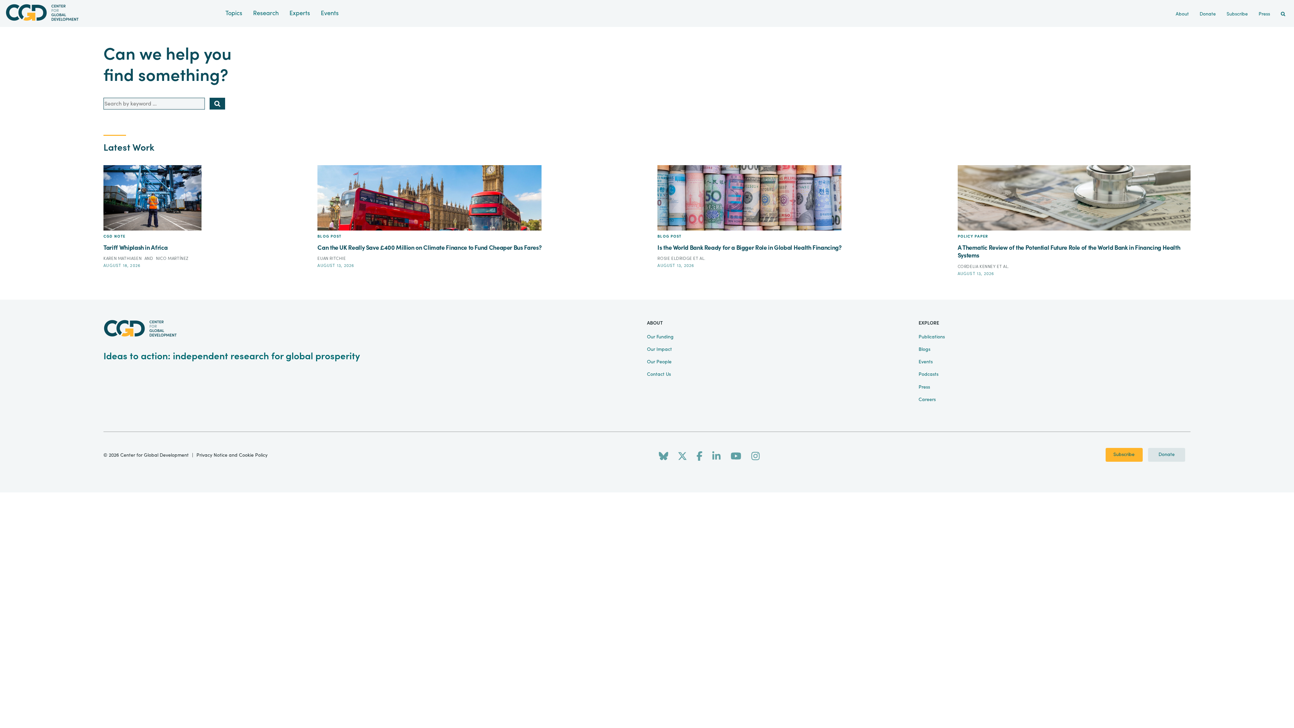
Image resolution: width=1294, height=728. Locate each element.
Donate (1167, 454)
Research (266, 13)
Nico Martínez (172, 258)
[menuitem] (1283, 14)
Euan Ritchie (331, 258)
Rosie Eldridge (675, 258)
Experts (299, 13)
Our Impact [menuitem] (659, 349)
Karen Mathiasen (123, 258)
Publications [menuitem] (932, 337)
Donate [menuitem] (1208, 14)
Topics (233, 13)
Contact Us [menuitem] (659, 374)
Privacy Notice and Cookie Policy (232, 455)
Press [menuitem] (1264, 14)
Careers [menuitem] (927, 399)
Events (330, 13)
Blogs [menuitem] (924, 349)
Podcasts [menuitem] (928, 374)
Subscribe (1124, 454)
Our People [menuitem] (659, 362)
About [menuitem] (1182, 14)
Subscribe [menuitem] (1237, 14)
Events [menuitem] (926, 362)
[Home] (112, 12)
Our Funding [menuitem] (660, 337)
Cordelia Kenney (977, 266)
